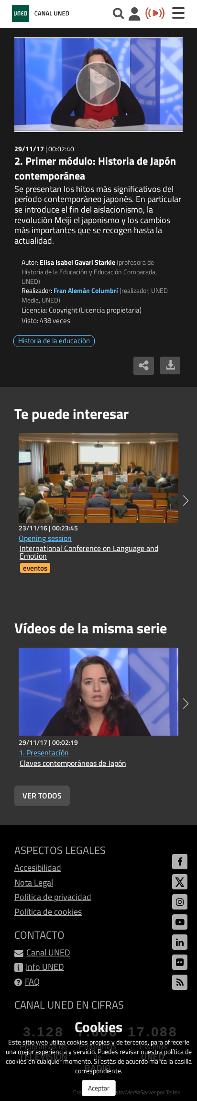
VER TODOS (42, 795)
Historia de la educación (54, 340)
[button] (185, 500)
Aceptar (98, 1088)
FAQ (32, 981)
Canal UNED (48, 952)
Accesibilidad (37, 867)
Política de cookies (48, 911)
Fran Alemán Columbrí (86, 290)
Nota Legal (33, 882)
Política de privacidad (52, 896)
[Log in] (134, 15)
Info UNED (45, 966)
